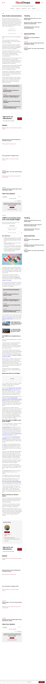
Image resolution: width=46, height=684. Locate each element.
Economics (4, 215)
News (3, 13)
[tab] (4, 196)
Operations (12, 8)
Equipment (34, 8)
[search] (4, 2)
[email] (15, 33)
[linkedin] (10, 33)
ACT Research (17, 277)
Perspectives (24, 8)
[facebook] (8, 33)
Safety (29, 8)
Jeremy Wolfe (12, 225)
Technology (18, 8)
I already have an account (12, 209)
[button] (3, 2)
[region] (12, 199)
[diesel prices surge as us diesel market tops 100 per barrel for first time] (6, 331)
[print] (21, 33)
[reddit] (13, 33)
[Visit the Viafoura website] (19, 631)
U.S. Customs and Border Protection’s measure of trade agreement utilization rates (12, 399)
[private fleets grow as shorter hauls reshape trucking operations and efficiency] (6, 323)
